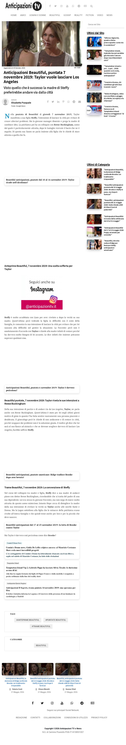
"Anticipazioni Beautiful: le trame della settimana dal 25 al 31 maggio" (114, 218)
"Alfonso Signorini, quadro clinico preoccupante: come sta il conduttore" (113, 41)
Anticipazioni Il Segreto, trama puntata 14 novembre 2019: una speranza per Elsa (41, 589)
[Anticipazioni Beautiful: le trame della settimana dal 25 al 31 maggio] (94, 219)
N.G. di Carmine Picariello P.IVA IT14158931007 (63, 732)
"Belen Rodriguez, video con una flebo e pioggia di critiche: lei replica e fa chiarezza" (114, 97)
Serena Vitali (71, 689)
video (100, 15)
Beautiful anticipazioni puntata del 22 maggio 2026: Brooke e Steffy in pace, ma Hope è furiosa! (42, 682)
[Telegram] (80, 6)
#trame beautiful (41, 626)
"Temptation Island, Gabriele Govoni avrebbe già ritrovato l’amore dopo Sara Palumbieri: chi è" (114, 56)
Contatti (35, 717)
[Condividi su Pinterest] (64, 101)
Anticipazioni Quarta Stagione (16, 583)
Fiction (90, 15)
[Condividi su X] (54, 101)
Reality (78, 15)
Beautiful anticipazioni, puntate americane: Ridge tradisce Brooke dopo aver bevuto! (39, 476)
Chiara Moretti (44, 689)
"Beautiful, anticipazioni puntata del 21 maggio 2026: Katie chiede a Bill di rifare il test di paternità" (114, 205)
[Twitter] (57, 6)
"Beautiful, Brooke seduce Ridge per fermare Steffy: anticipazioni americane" (111, 245)
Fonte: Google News (18, 106)
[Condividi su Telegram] (75, 101)
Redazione (21, 717)
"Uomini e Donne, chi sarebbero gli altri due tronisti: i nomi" (113, 84)
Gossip (67, 15)
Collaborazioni (52, 717)
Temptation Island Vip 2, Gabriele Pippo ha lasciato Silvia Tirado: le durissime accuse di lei (41, 569)
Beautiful (54, 15)
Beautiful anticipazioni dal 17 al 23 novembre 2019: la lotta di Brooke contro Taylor (41, 526)
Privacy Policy (99, 717)
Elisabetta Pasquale (21, 102)
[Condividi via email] (81, 101)
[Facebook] (51, 6)
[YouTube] (68, 6)
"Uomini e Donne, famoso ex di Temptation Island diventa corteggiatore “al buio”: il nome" (114, 111)
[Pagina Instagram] (42, 292)
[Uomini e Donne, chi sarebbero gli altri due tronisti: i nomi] (94, 85)
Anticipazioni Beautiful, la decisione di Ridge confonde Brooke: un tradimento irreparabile (16, 682)
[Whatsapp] (74, 6)
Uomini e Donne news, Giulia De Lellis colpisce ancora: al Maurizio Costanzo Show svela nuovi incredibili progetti (41, 548)
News (109, 15)
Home (14, 15)
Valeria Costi (17, 689)
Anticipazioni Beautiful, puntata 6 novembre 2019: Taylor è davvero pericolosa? (40, 389)
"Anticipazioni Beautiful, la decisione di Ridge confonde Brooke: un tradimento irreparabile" (114, 174)
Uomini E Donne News (14, 543)
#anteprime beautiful (27, 620)
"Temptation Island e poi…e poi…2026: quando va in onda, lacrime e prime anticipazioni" (112, 71)
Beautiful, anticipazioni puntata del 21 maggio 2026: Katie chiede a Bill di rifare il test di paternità (69, 682)
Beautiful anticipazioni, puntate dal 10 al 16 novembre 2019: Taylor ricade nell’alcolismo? (40, 181)
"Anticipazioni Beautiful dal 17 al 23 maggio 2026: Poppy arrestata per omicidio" (114, 231)
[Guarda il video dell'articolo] (42, 43)
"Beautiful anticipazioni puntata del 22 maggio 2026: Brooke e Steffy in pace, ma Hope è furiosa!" (113, 190)
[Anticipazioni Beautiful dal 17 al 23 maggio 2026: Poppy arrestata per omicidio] (94, 231)
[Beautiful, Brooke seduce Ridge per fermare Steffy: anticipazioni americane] (94, 244)
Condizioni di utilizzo (76, 717)
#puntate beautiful (55, 620)
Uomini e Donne (37, 15)
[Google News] (87, 6)
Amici (23, 15)
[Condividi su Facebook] (49, 101)
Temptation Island (13, 563)
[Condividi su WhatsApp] (70, 101)
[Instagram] (63, 6)
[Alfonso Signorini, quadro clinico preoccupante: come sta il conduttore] (94, 41)
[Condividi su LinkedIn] (59, 101)
